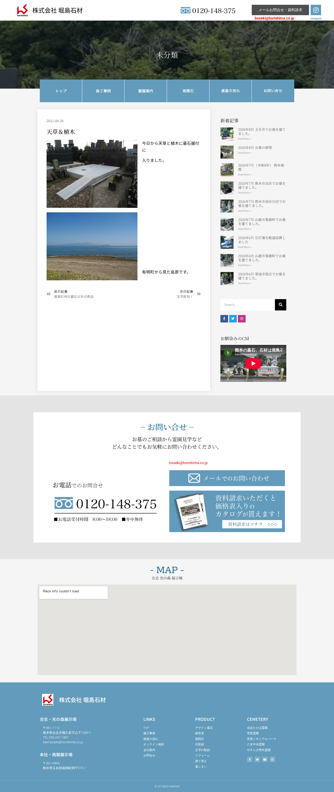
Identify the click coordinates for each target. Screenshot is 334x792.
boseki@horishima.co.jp (274, 18)
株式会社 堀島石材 (57, 10)
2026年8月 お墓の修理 (255, 147)
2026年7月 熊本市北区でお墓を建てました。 (262, 185)
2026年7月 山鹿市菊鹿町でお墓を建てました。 (262, 221)
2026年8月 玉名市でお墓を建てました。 (262, 131)
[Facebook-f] (224, 319)
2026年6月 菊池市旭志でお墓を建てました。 (262, 275)
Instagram (316, 18)
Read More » (245, 138)
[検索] (280, 304)
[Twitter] (233, 319)
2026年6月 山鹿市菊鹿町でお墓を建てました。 (262, 257)
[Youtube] (264, 759)
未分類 (167, 54)
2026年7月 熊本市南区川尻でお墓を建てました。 (262, 203)
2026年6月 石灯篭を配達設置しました (262, 239)
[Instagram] (316, 10)
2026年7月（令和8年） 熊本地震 (261, 167)
